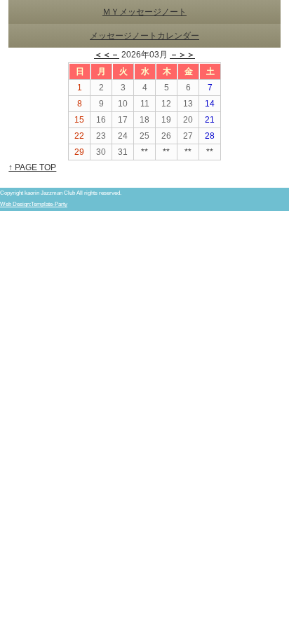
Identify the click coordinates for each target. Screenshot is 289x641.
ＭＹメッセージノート (144, 12)
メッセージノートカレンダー (144, 36)
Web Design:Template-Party (33, 204)
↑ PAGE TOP (32, 167)
